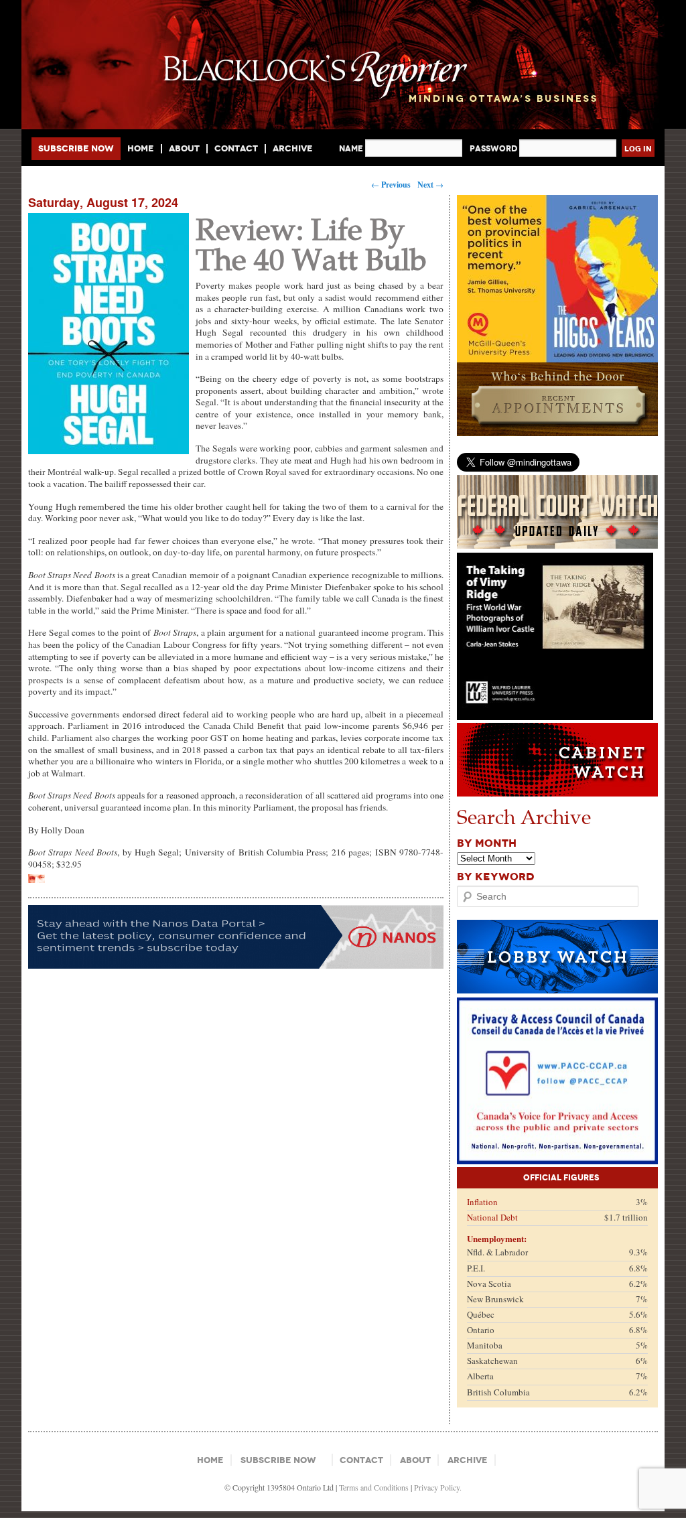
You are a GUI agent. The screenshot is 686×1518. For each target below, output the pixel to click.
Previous (391, 184)
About (184, 148)
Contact (236, 148)
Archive (293, 148)
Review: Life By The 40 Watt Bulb (311, 243)
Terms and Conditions (374, 1487)
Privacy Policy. (438, 1487)
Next (430, 184)
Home (140, 148)
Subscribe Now (76, 148)
